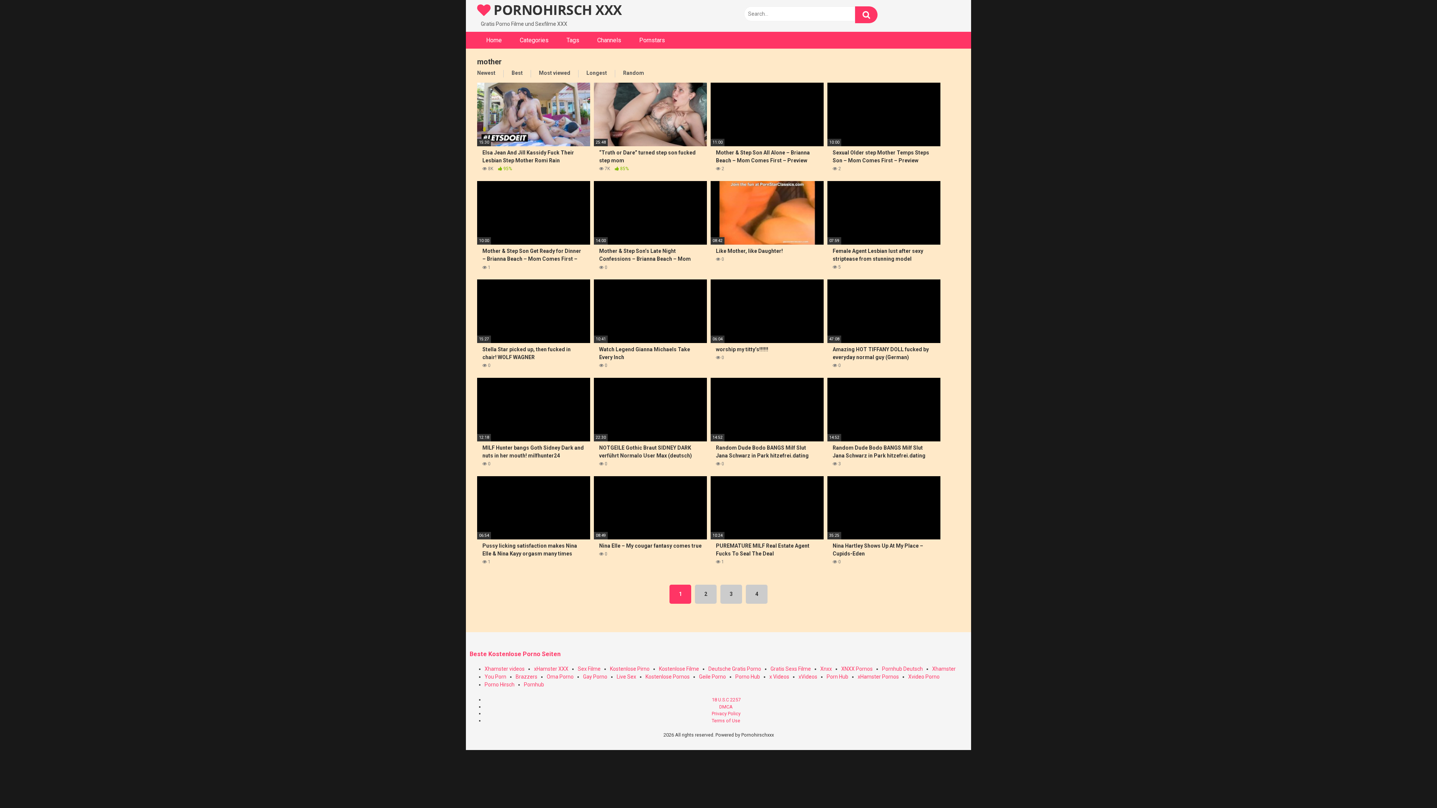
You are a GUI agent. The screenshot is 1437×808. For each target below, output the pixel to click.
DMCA (726, 707)
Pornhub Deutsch (902, 669)
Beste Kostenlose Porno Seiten (515, 654)
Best (517, 73)
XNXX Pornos (857, 669)
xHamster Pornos (878, 677)
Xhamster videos (505, 669)
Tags (573, 40)
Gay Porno (595, 677)
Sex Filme (589, 669)
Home (494, 40)
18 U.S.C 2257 (726, 700)
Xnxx (826, 669)
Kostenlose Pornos (668, 677)
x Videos (779, 677)
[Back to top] (1412, 785)
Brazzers (526, 677)
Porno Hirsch (500, 685)
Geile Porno (712, 677)
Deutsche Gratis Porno (734, 669)
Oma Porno (560, 677)
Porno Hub (747, 677)
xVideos (808, 677)
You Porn (495, 677)
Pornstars (652, 40)
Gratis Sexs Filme (791, 669)
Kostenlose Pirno (630, 669)
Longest (596, 73)
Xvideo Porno (924, 677)
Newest (486, 73)
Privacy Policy (726, 713)
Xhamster (944, 669)
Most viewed (554, 73)
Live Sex (626, 677)
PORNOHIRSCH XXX (556, 10)
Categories (534, 40)
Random (633, 73)
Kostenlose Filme (679, 669)
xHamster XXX (551, 669)
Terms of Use (726, 720)
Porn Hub (837, 677)
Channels (609, 40)
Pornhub (534, 685)
